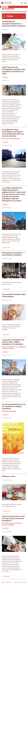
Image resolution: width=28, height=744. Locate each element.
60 (19, 582)
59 (17, 582)
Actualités (4, 6)
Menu (25, 2)
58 (15, 582)
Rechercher (22, 2)
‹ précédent (8, 582)
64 (26, 582)
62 (22, 582)
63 (24, 582)
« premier (3, 582)
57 (13, 582)
